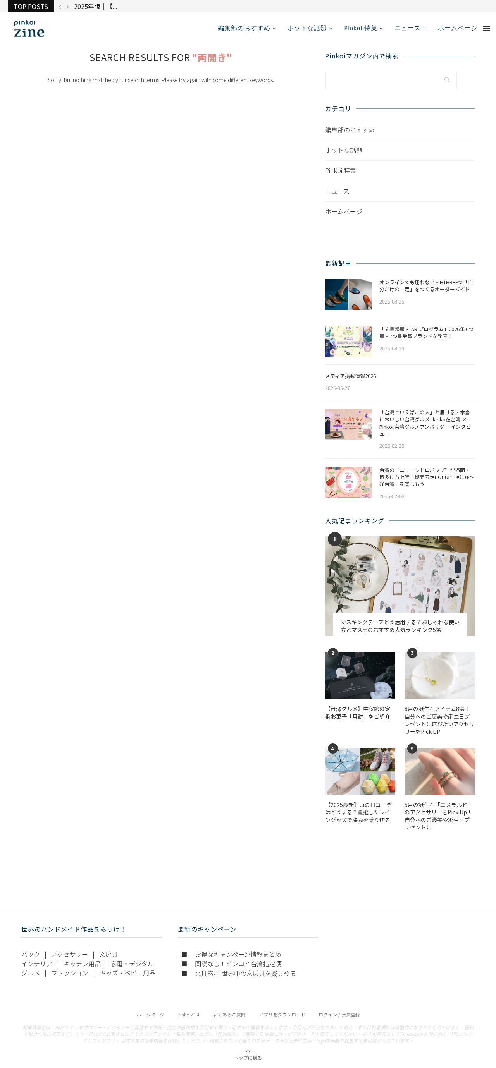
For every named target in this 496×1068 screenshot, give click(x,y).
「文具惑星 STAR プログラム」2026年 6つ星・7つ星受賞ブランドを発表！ (426, 333)
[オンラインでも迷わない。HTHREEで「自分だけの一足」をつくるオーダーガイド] (348, 294)
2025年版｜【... (95, 6)
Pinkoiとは (188, 1014)
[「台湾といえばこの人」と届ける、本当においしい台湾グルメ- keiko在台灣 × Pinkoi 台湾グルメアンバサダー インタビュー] (348, 424)
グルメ (30, 972)
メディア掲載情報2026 (350, 376)
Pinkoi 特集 (360, 28)
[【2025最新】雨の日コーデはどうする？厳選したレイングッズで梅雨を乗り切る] (360, 771)
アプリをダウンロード (282, 1014)
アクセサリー (69, 954)
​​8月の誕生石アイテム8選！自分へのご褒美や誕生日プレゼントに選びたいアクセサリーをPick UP (440, 720)
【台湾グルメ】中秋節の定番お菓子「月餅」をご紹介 (357, 712)
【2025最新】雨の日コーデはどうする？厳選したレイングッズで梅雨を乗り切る (358, 812)
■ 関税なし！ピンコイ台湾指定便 (231, 963)
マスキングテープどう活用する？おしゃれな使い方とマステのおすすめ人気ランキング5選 (400, 626)
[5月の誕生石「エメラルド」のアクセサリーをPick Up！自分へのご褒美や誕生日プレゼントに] (440, 771)
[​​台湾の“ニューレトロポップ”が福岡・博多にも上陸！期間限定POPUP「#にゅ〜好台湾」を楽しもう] (348, 482)
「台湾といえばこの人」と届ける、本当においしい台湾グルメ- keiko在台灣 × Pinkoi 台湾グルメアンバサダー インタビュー (425, 423)
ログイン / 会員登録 (339, 1014)
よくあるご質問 (229, 1014)
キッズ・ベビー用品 (127, 972)
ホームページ (457, 28)
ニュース (407, 28)
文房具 (108, 954)
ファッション (69, 972)
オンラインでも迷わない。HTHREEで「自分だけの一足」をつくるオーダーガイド (426, 286)
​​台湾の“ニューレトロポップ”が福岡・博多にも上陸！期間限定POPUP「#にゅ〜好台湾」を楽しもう (426, 477)
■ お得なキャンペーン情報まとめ (231, 954)
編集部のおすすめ (244, 28)
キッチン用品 (82, 963)
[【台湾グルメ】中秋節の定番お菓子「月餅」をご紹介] (360, 675)
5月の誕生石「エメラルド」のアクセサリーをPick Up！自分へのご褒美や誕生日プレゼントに (439, 816)
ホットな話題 (307, 28)
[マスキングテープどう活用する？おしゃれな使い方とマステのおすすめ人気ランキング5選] (400, 586)
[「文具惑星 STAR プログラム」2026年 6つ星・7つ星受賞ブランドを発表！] (348, 341)
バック (30, 954)
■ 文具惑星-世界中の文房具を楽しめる (238, 973)
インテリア (36, 963)
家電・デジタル (132, 963)
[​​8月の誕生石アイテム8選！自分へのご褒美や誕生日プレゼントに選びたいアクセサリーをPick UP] (440, 675)
